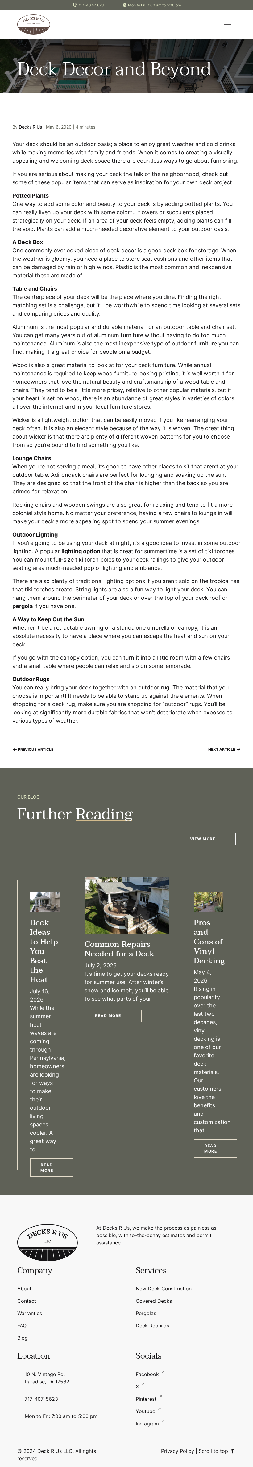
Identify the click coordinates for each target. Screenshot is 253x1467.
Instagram (148, 1423)
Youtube (146, 1411)
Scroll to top (214, 1451)
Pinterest (147, 1399)
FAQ (22, 1325)
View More (203, 838)
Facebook (148, 1374)
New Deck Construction (164, 1288)
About (24, 1288)
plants (212, 204)
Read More (46, 1168)
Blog (22, 1338)
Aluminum (25, 327)
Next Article (222, 749)
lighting (71, 551)
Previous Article (35, 749)
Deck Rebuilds (152, 1325)
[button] (227, 24)
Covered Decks (154, 1301)
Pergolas (146, 1313)
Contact (26, 1301)
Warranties (29, 1313)
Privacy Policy (177, 1451)
